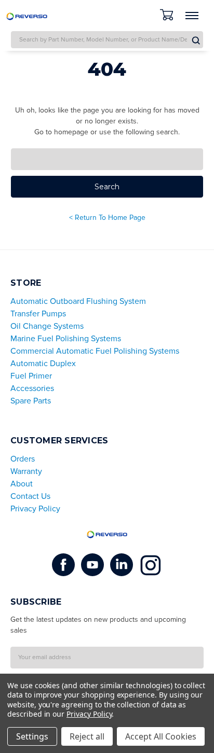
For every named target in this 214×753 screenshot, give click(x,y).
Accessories (32, 388)
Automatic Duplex (43, 363)
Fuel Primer (31, 376)
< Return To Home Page (107, 217)
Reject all (87, 736)
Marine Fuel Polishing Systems (65, 338)
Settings (32, 736)
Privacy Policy (35, 509)
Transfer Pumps (38, 314)
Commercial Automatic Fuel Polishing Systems (94, 351)
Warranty (26, 471)
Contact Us (30, 496)
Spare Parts (30, 401)
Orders (22, 459)
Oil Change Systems (47, 326)
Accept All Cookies (160, 736)
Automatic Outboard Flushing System (78, 301)
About (21, 484)
